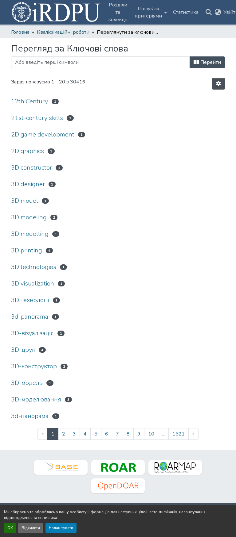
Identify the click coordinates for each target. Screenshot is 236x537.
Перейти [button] (210, 62)
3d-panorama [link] (29, 317)
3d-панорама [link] (30, 416)
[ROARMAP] (175, 467)
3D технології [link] (30, 300)
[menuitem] (150, 12)
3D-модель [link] (27, 383)
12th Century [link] (29, 101)
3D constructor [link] (31, 167)
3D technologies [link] (33, 267)
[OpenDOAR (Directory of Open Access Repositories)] (118, 485)
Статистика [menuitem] (186, 12)
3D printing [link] (26, 250)
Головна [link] (20, 32)
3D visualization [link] (32, 283)
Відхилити (31, 528)
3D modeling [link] (29, 217)
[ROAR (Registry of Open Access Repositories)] (118, 467)
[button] (56, 12)
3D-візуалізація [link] (32, 333)
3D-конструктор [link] (34, 366)
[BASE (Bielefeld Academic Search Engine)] (61, 467)
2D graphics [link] (27, 151)
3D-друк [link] (23, 350)
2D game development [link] (42, 134)
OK (10, 528)
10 (151, 434)
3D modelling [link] (30, 234)
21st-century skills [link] (37, 118)
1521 (178, 434)
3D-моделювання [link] (36, 399)
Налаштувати (61, 528)
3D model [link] (24, 201)
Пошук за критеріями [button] (148, 12)
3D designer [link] (28, 184)
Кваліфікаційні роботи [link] (63, 32)
